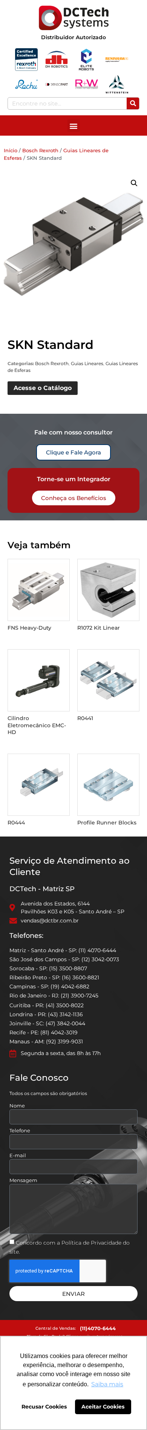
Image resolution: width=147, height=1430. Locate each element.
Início (10, 150)
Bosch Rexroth (40, 150)
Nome (17, 1106)
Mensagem (23, 1180)
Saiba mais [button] (107, 1384)
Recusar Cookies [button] (44, 1406)
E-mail (17, 1155)
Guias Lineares (87, 363)
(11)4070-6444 (98, 1328)
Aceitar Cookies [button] (102, 1406)
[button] (73, 125)
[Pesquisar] (133, 103)
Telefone (19, 1130)
